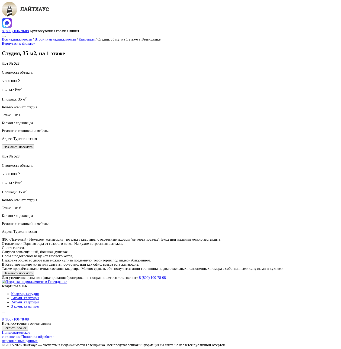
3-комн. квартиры (25, 306)
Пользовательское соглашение (16, 334)
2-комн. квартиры (25, 302)
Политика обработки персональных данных (28, 339)
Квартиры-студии (25, 294)
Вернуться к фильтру (18, 43)
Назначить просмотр (18, 147)
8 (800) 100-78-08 (15, 31)
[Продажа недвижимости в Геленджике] (34, 282)
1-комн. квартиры (25, 298)
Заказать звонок (15, 328)
